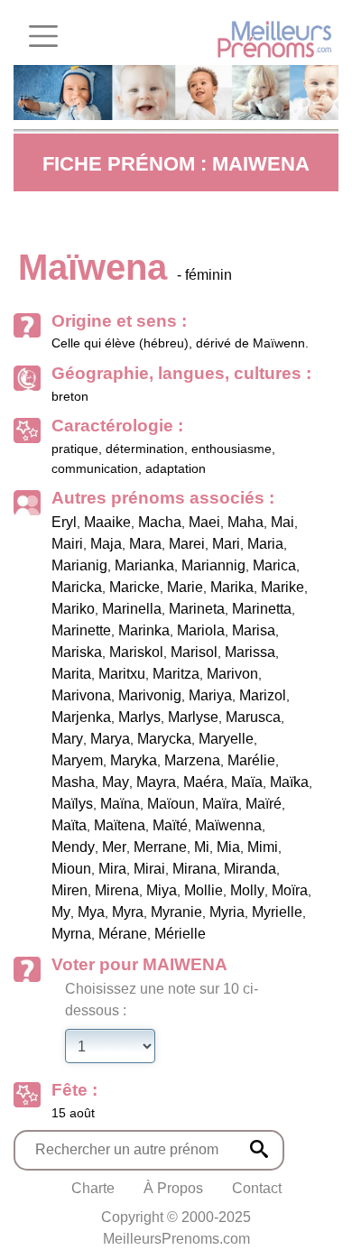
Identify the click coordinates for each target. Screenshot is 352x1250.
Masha (73, 782)
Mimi (262, 847)
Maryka (133, 760)
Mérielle (180, 933)
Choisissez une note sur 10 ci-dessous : (161, 999)
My (60, 912)
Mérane (122, 933)
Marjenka (81, 717)
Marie (185, 587)
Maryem (77, 760)
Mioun (71, 868)
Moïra (290, 890)
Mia (228, 847)
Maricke (134, 587)
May (115, 782)
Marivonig (149, 695)
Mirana (194, 868)
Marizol (262, 695)
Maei (204, 522)
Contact (257, 1188)
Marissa (250, 652)
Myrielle (277, 912)
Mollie (203, 890)
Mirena (117, 890)
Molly (247, 890)
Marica (274, 565)
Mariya (210, 695)
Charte (93, 1188)
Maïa (247, 782)
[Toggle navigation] (43, 36)
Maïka (289, 782)
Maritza (176, 673)
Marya (110, 738)
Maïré (263, 803)
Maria (265, 543)
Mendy (73, 847)
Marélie (251, 760)
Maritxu (121, 673)
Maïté (170, 825)
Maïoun (171, 803)
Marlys (139, 717)
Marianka (144, 565)
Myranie (176, 912)
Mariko (73, 608)
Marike (282, 587)
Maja (106, 543)
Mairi (67, 543)
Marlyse (193, 717)
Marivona (81, 695)
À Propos (173, 1188)
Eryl (64, 522)
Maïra (220, 803)
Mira (112, 868)
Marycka (164, 738)
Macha (159, 522)
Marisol (194, 652)
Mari (226, 543)
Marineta (197, 608)
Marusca (253, 717)
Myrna (71, 933)
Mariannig (213, 565)
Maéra (203, 782)
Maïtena (119, 825)
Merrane (160, 847)
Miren (69, 890)
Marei (187, 543)
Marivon (232, 673)
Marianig (79, 565)
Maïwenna (228, 825)
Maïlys (72, 803)
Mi (201, 847)
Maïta (69, 825)
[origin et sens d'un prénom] (259, 1149)
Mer (114, 847)
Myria (227, 912)
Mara (145, 543)
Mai (282, 522)
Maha (245, 522)
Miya (161, 890)
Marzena (192, 760)
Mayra (156, 782)
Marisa (253, 630)
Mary (67, 738)
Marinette (81, 630)
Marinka (144, 630)
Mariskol (136, 652)
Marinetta (262, 608)
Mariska (76, 652)
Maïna (120, 803)
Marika (232, 587)
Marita (71, 673)
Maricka (76, 587)
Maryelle (226, 738)
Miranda (250, 868)
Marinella (132, 608)
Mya (91, 912)
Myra (128, 912)
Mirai (149, 868)
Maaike (107, 522)
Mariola (201, 630)
